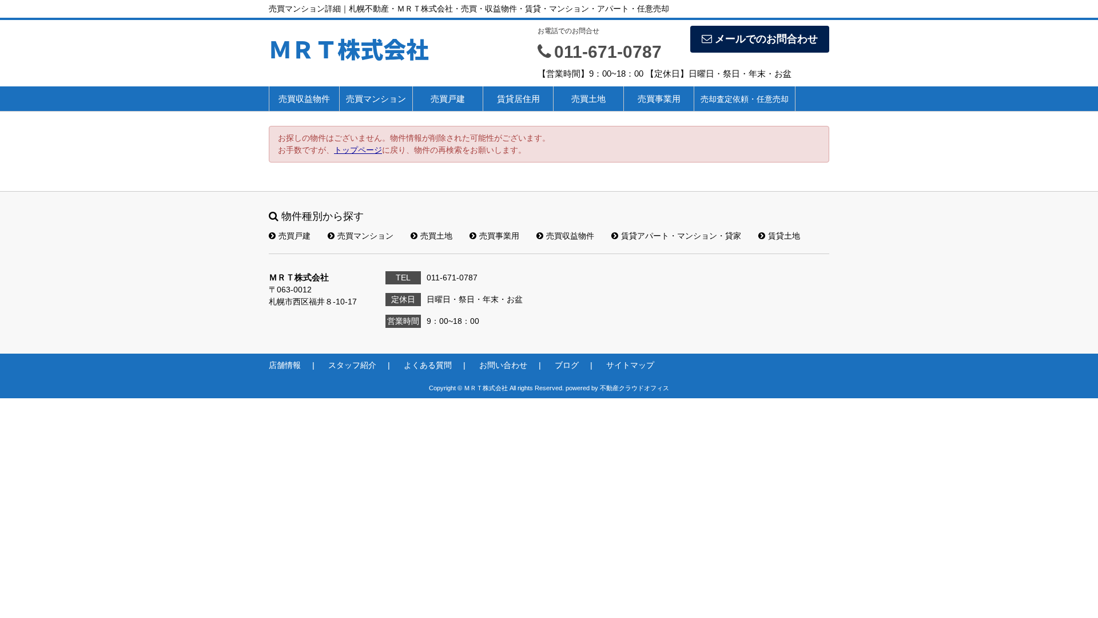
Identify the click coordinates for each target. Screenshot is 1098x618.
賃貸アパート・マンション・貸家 (681, 235)
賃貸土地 (784, 235)
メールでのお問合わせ (766, 39)
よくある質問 (428, 365)
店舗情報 (285, 365)
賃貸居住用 (518, 99)
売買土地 (588, 99)
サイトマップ (630, 365)
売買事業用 (659, 99)
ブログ (567, 365)
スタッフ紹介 (352, 365)
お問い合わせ (503, 365)
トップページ (358, 149)
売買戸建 (448, 99)
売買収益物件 (304, 99)
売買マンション (376, 99)
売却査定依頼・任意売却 (745, 99)
